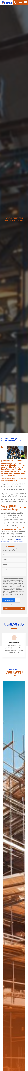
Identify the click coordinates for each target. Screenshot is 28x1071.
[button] (25, 2)
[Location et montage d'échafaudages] (17, 452)
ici (14, 596)
